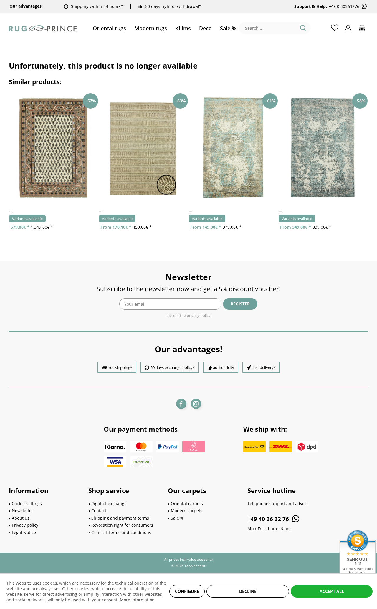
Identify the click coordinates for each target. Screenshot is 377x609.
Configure (187, 591)
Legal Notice (24, 532)
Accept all (332, 591)
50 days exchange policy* (173, 367)
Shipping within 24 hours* (97, 6)
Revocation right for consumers (122, 525)
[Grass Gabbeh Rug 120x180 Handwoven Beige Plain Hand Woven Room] (143, 148)
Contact (98, 510)
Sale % (177, 518)
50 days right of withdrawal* (173, 6)
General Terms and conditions (121, 532)
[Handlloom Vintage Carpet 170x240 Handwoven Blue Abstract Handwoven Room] (323, 148)
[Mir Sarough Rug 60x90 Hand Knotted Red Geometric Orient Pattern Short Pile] (53, 148)
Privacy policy (25, 525)
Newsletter (22, 510)
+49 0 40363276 (344, 6)
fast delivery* (264, 367)
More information (137, 600)
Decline (248, 591)
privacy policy (198, 315)
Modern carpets (186, 510)
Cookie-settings (27, 503)
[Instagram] (196, 404)
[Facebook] (181, 404)
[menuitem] (109, 28)
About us (20, 518)
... (11, 210)
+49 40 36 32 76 (268, 519)
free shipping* (120, 367)
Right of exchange (109, 503)
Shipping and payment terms (120, 518)
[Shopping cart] (362, 28)
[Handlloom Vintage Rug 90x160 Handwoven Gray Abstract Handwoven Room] (233, 148)
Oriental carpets (187, 503)
